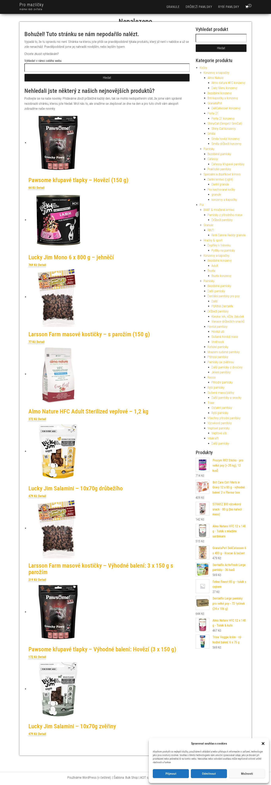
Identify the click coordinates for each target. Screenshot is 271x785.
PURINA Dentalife (222, 306)
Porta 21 (213, 113)
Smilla (211, 133)
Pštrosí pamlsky (218, 357)
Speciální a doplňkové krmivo (222, 174)
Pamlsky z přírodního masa (225, 215)
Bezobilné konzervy (220, 93)
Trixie (211, 403)
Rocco (212, 377)
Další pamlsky (216, 291)
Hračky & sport (213, 240)
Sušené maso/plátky (221, 393)
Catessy (213, 159)
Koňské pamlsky (218, 347)
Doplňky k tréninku (219, 245)
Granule (208, 225)
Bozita (211, 271)
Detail (40, 188)
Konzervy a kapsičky (216, 73)
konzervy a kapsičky (224, 200)
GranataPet (215, 103)
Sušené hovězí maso (224, 337)
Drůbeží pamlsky (199, 7)
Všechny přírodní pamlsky (224, 418)
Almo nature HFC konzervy (228, 83)
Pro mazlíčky (31, 4)
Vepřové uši (219, 433)
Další (214, 301)
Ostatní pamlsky (221, 408)
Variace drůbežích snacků (228, 321)
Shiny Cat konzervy (223, 129)
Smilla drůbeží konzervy (226, 144)
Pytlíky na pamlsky (223, 250)
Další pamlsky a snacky (226, 398)
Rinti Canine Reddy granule (228, 235)
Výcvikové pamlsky (220, 423)
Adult (214, 266)
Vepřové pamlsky (219, 428)
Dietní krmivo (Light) (220, 179)
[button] (263, 744)
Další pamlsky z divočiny (226, 367)
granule (173, 7)
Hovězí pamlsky (217, 327)
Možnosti (247, 773)
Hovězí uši (217, 331)
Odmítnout (209, 773)
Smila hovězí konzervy (225, 139)
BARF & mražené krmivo (219, 210)
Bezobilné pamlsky (219, 154)
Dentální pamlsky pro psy (224, 296)
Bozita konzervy (221, 276)
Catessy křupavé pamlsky (227, 164)
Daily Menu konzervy (224, 88)
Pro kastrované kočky (221, 189)
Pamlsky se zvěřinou (221, 362)
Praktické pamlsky (219, 169)
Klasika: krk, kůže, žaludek (227, 316)
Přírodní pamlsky (222, 382)
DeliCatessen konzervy (225, 108)
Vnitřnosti (217, 342)
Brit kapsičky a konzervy (223, 98)
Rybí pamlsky (228, 7)
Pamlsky (209, 149)
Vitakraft (213, 438)
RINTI (211, 230)
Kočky (203, 68)
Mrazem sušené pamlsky (224, 352)
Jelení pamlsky (221, 372)
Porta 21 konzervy (222, 118)
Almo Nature (215, 78)
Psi (202, 205)
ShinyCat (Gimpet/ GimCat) (225, 123)
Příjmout (170, 773)
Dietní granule (220, 184)
